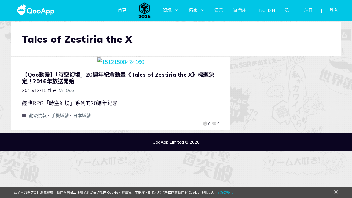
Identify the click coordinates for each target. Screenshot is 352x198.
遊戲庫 (239, 10)
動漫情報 (38, 115)
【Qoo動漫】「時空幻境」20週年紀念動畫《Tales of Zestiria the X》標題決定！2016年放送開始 (118, 78)
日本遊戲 (82, 115)
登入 (333, 10)
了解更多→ (225, 192)
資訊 (167, 10)
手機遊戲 (60, 115)
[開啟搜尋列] (287, 10)
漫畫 (219, 10)
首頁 (122, 10)
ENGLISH (265, 10)
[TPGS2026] (144, 10)
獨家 (193, 10)
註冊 (308, 10)
